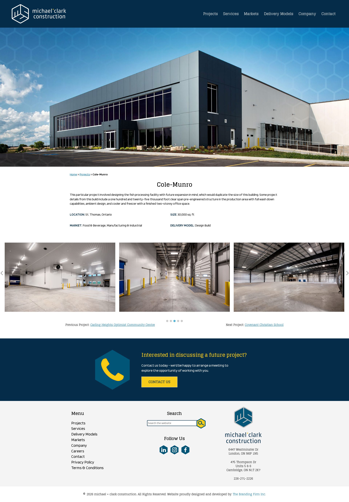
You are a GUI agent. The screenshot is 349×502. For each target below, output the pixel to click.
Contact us (159, 382)
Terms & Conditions (87, 467)
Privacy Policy (82, 462)
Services (231, 13)
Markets (251, 13)
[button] (167, 321)
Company (307, 13)
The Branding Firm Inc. (249, 494)
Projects (210, 13)
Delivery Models (278, 13)
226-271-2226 (243, 478)
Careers (77, 451)
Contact (328, 13)
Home (73, 174)
